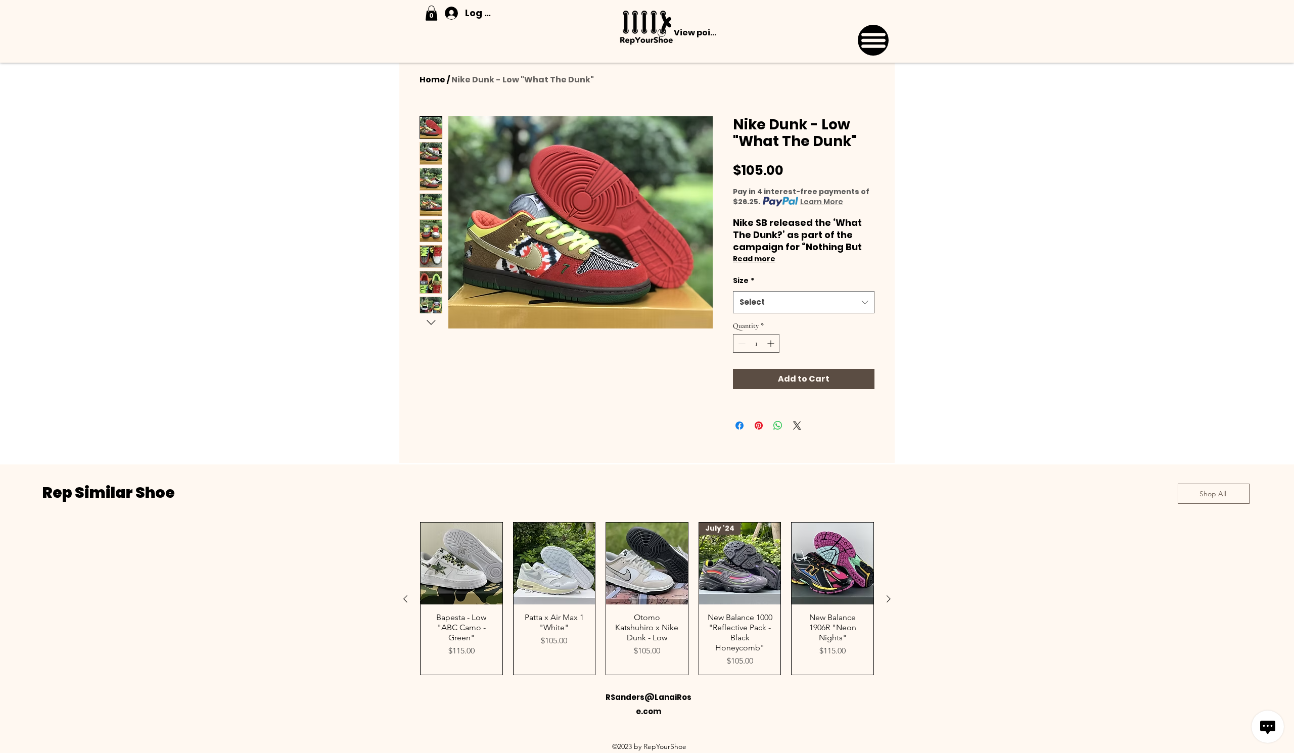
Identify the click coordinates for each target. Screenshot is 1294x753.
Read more (754, 259)
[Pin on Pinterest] (759, 425)
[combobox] (803, 302)
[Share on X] (797, 425)
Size (743, 280)
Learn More (821, 202)
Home (432, 79)
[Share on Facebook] (739, 425)
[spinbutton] (756, 343)
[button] (431, 13)
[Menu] (873, 40)
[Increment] (771, 343)
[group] (647, 599)
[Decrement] (740, 343)
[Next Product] (889, 599)
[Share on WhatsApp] (778, 425)
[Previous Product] (405, 599)
